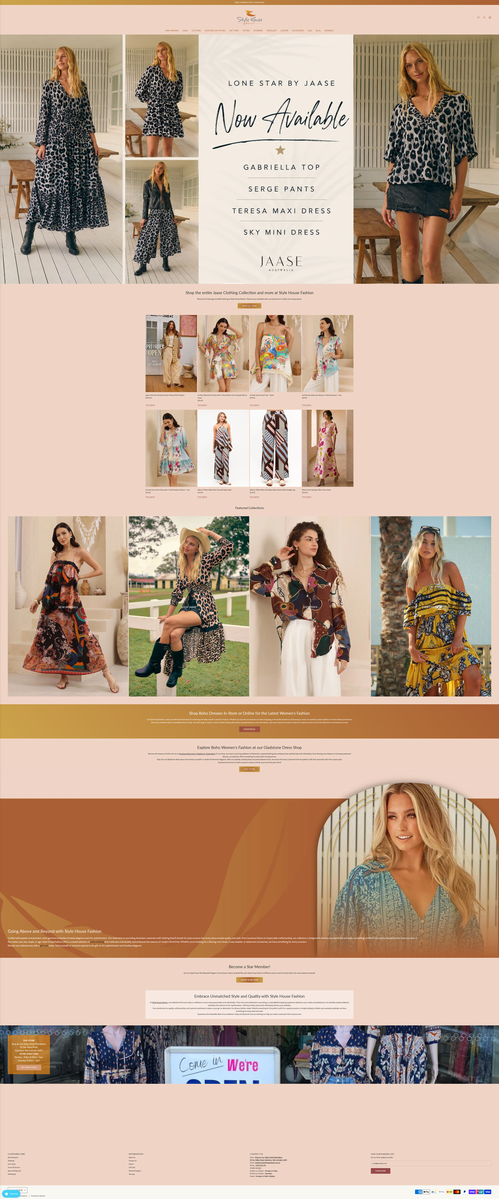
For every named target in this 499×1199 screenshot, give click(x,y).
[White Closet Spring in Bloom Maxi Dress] (327, 448)
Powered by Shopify (38, 1196)
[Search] (478, 17)
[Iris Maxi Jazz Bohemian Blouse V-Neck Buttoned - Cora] (327, 353)
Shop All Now (249, 306)
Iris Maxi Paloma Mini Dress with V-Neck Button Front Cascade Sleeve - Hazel (223, 396)
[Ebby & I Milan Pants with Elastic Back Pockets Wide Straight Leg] (275, 448)
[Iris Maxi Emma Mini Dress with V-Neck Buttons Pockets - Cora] (171, 448)
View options (150, 405)
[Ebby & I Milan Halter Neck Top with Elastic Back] (223, 448)
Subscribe (380, 1171)
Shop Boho (249, 729)
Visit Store (249, 769)
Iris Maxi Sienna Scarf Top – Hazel (262, 395)
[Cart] (490, 17)
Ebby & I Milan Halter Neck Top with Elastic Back (214, 490)
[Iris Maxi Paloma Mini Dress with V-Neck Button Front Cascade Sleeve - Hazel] (223, 353)
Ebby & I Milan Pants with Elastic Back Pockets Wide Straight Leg (272, 490)
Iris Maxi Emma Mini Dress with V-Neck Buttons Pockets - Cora (168, 490)
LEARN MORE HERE (249, 980)
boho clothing (97, 941)
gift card (44, 945)
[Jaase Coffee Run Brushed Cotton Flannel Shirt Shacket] (171, 353)
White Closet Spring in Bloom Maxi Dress (316, 490)
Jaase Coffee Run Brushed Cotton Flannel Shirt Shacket (165, 395)
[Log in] (484, 17)
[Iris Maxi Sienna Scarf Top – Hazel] (275, 353)
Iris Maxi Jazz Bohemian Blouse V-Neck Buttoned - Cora (321, 395)
